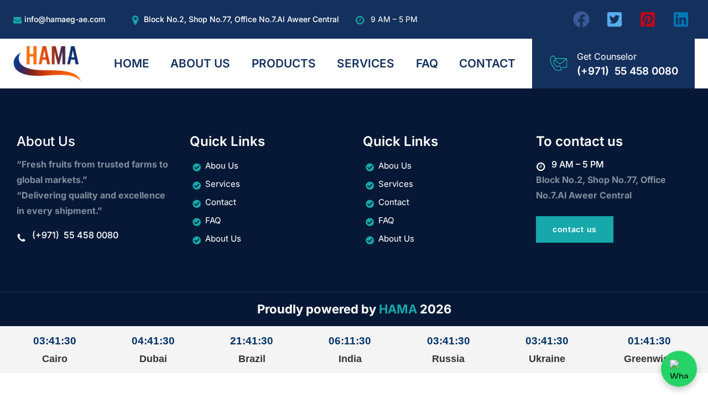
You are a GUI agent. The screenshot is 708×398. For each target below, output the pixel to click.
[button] (581, 19)
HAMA (398, 309)
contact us (575, 229)
